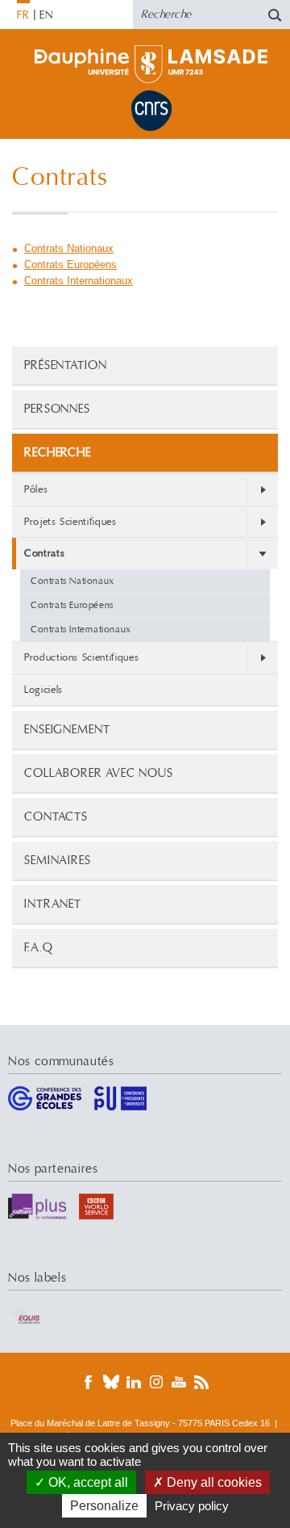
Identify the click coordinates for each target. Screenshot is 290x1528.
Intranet (52, 904)
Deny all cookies (213, 1482)
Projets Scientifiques (70, 521)
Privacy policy (192, 1506)
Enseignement (67, 729)
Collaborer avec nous (98, 773)
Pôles (36, 489)
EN (46, 15)
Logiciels (43, 689)
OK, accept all (86, 1482)
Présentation (65, 365)
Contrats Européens (72, 605)
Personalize (104, 1506)
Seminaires (57, 860)
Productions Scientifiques (81, 657)
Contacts (56, 817)
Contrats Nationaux (72, 581)
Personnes (57, 409)
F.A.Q (38, 947)
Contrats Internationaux (81, 629)
